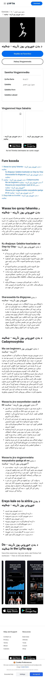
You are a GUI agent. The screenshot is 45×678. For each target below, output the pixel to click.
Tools (24, 643)
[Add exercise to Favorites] (20, 114)
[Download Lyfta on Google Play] (29, 146)
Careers (6, 649)
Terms (5, 643)
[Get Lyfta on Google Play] (29, 611)
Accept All (36, 674)
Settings (22, 674)
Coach (24, 646)
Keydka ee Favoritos (22, 54)
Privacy (6, 640)
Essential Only (8, 674)
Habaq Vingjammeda (22, 62)
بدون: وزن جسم (20, 12)
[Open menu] (5, 3)
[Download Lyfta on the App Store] (10, 611)
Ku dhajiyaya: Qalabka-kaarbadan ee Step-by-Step (24, 172)
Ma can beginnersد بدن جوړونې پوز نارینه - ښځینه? (24, 182)
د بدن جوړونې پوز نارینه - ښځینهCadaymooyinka (21, 180)
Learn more (25, 667)
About (5, 646)
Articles (25, 640)
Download (37, 3)
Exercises (5, 12)
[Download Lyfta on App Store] (15, 146)
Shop (24, 649)
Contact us (7, 637)
